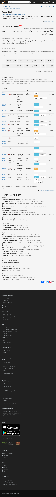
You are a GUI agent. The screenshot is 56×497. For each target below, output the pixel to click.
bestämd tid (35, 66)
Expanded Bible (7, 236)
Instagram (5, 465)
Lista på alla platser (7, 342)
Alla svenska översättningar (9, 316)
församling (35, 61)
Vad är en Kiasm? (7, 319)
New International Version (10, 240)
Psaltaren (5, 400)
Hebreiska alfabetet (8, 373)
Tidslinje (4, 352)
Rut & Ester (5, 389)
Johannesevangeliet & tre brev (10, 395)
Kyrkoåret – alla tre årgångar (10, 403)
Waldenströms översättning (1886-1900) (14, 214)
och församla (49, 61)
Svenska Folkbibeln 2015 (9, 203)
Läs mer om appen (7, 438)
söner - (27, 61)
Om (34, 2)
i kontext (7, 6)
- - (47, 66)
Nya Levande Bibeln (8, 205)
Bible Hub (5, 255)
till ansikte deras (8, 66)
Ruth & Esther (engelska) (9, 390)
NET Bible (6, 249)
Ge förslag (5, 455)
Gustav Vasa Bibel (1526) (10, 220)
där (52, 66)
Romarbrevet (6, 396)
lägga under (19, 66)
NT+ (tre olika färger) (8, 386)
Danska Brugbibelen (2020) (10, 229)
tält (43, 66)
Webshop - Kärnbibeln (10, 484)
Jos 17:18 (44, 6)
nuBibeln (5, 201)
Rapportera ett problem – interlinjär (47, 190)
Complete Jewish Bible (9, 242)
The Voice (6, 251)
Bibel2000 (6, 207)
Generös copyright (7, 302)
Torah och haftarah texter (9, 416)
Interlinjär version (7, 362)
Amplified (5, 238)
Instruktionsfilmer (7, 307)
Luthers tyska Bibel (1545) (10, 260)
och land (27, 66)
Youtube (5, 469)
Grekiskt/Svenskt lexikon (9, 364)
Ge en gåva (5, 479)
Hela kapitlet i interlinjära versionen (11, 8)
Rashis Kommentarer (9, 279)
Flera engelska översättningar (11, 234)
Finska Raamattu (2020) (9, 227)
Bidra (46, 2)
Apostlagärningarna (7, 398)
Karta (4, 340)
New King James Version (9, 246)
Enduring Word (7, 277)
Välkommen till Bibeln (8, 314)
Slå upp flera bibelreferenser (10, 329)
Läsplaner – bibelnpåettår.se (10, 411)
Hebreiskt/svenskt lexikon (9, 368)
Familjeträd (5, 354)
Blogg (4, 306)
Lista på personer (7, 350)
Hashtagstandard (7, 333)
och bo (9, 61)
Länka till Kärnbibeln (7, 335)
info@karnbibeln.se (8, 453)
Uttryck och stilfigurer (8, 317)
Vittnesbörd (6, 300)
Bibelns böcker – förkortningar (10, 331)
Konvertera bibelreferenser (9, 327)
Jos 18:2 (51, 6)
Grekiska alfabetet (7, 375)
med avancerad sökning (23, 208)
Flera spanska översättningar (11, 262)
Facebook (5, 467)
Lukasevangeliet (7, 393)
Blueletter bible (7, 268)
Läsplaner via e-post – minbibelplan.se (12, 413)
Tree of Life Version (8, 247)
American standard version (10, 244)
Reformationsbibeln (8, 212)
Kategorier (5, 370)
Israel (20, 61)
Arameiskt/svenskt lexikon (9, 366)
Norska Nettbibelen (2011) (10, 225)
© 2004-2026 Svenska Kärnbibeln (10, 493)
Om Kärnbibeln (6, 298)
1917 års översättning (9, 218)
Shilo (14, 61)
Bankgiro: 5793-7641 (8, 481)
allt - (41, 61)
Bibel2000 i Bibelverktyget (10, 208)
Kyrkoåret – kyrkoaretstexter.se (11, 415)
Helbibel (5, 383)
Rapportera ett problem (49, 21)
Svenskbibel (6, 210)
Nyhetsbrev (6, 471)
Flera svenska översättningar (11, 199)
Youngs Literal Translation (10, 253)
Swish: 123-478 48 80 (8, 482)
